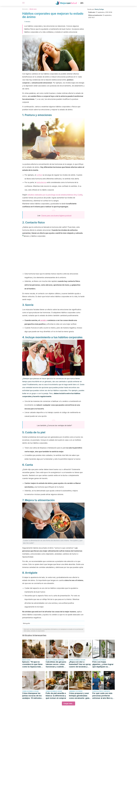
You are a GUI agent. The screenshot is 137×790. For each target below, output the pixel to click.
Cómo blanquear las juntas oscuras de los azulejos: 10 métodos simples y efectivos (32, 695)
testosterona (41, 182)
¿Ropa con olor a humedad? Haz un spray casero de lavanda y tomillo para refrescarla (80, 664)
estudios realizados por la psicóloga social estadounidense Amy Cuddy (55, 195)
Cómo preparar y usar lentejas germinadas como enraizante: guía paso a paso (79, 695)
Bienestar (25, 9)
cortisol (39, 175)
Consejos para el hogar (77, 660)
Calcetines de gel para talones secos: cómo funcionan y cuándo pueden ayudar (56, 664)
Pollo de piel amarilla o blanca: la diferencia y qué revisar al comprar (56, 695)
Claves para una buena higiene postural (56, 216)
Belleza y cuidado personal (55, 660)
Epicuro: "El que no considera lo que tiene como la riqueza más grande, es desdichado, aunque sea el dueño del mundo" (33, 664)
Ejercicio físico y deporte (101, 691)
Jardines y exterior (99, 660)
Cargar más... (68, 703)
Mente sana (33, 9)
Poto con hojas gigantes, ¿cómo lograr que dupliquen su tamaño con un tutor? (103, 664)
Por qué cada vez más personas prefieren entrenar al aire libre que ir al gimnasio (103, 695)
